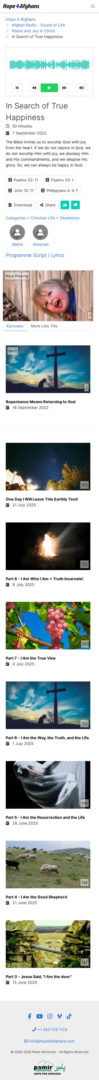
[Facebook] (29, 1016)
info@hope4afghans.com (51, 1041)
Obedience (69, 218)
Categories (16, 218)
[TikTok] (69, 1016)
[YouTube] (39, 1016)
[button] (93, 6)
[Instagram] (49, 1016)
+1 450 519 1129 (51, 1029)
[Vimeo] (59, 1016)
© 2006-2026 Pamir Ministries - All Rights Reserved (49, 1052)
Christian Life (43, 218)
